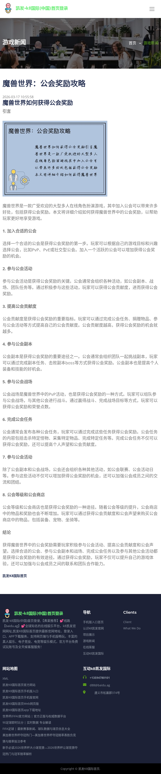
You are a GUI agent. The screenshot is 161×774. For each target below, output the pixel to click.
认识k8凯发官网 (93, 628)
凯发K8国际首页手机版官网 (20, 697)
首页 (132, 43)
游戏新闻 (89, 641)
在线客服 (89, 647)
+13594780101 (100, 678)
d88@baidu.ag (100, 685)
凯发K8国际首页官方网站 (19, 685)
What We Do (131, 628)
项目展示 (89, 634)
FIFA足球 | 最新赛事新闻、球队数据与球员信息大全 (36, 729)
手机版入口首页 (93, 622)
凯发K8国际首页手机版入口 (20, 691)
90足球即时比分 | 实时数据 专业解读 (27, 722)
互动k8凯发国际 (93, 653)
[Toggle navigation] (152, 9)
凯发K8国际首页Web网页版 (21, 704)
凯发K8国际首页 (89, 769)
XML (5, 678)
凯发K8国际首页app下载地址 (22, 710)
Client (127, 622)
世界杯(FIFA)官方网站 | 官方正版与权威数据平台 (34, 716)
